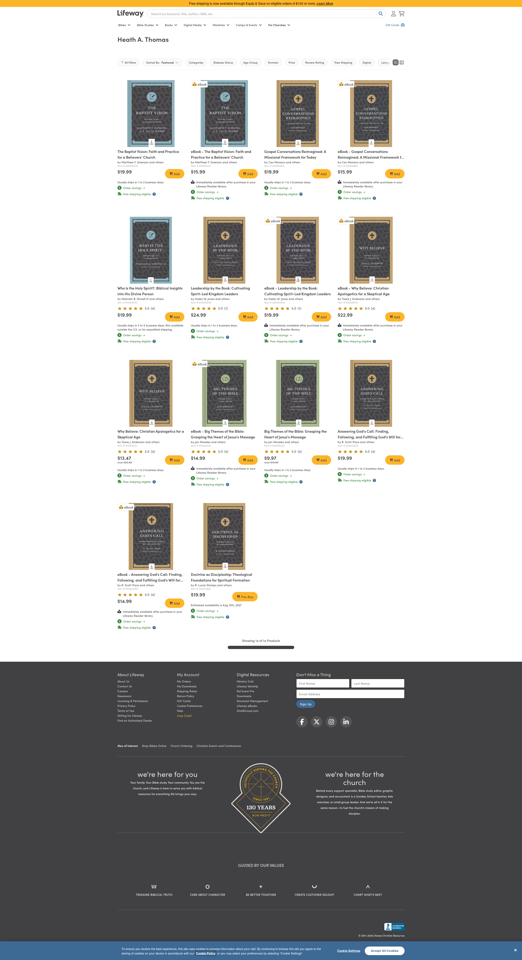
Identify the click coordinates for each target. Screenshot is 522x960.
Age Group (250, 62)
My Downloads (187, 686)
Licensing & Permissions (132, 701)
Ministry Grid (245, 681)
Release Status (223, 62)
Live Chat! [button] (184, 715)
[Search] (380, 13)
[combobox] (266, 13)
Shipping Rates (187, 691)
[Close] (515, 950)
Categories (196, 62)
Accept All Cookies (385, 951)
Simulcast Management (252, 701)
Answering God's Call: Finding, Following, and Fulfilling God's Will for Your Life (369, 437)
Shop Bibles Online (154, 746)
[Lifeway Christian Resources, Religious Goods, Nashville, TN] (394, 927)
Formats (273, 62)
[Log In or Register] (393, 13)
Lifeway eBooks (247, 706)
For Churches (277, 25)
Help (180, 711)
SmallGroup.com (247, 711)
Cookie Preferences (189, 706)
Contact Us (124, 686)
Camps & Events (246, 25)
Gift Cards (184, 701)
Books (169, 25)
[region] (261, 950)
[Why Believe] (150, 393)
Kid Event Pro (245, 691)
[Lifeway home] (130, 13)
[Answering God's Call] (371, 393)
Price (292, 62)
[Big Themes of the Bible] (297, 393)
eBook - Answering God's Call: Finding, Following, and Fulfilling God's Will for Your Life (149, 580)
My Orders (184, 681)
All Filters (130, 62)
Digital (367, 62)
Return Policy (185, 696)
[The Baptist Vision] (150, 113)
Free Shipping (343, 62)
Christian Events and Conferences (219, 746)
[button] (145, 143)
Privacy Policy (126, 706)
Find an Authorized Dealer (134, 720)
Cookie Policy (206, 953)
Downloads (244, 696)
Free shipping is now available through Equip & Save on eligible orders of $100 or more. (261, 3)
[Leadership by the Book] (224, 250)
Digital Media (193, 25)
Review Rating (314, 62)
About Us (123, 681)
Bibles (122, 25)
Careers (122, 691)
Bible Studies (145, 25)
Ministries (219, 25)
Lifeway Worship (247, 686)
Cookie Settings (348, 951)
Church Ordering (181, 746)
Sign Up (306, 704)
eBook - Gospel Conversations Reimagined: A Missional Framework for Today (371, 157)
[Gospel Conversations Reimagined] (297, 113)
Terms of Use (125, 711)
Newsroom (124, 696)
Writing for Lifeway (129, 715)
